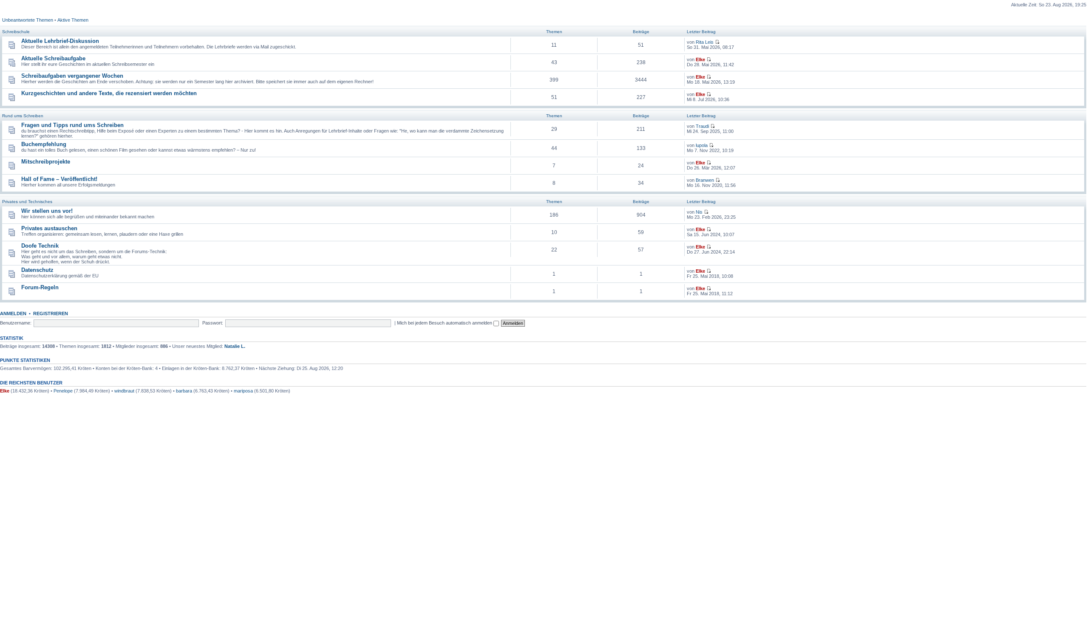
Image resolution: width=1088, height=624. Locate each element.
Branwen (705, 180)
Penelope (63, 390)
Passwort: (212, 322)
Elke (700, 59)
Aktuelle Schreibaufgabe (53, 58)
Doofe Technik (40, 246)
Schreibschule (16, 31)
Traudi (702, 126)
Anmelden (13, 313)
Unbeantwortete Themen (27, 20)
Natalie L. (234, 346)
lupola (702, 145)
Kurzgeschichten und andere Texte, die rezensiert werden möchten (109, 93)
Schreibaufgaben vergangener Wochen (72, 76)
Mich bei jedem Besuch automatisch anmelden (445, 322)
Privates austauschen (49, 228)
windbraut (124, 390)
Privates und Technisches (27, 201)
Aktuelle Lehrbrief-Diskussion (60, 41)
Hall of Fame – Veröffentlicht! (59, 179)
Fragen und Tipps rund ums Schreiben (72, 125)
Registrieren (50, 313)
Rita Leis (705, 42)
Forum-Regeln (40, 287)
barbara (184, 390)
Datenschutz (37, 270)
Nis (699, 212)
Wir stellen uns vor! (47, 211)
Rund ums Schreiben (22, 115)
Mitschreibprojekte (45, 161)
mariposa (243, 390)
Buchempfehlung (43, 144)
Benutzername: (15, 322)
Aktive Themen (72, 20)
